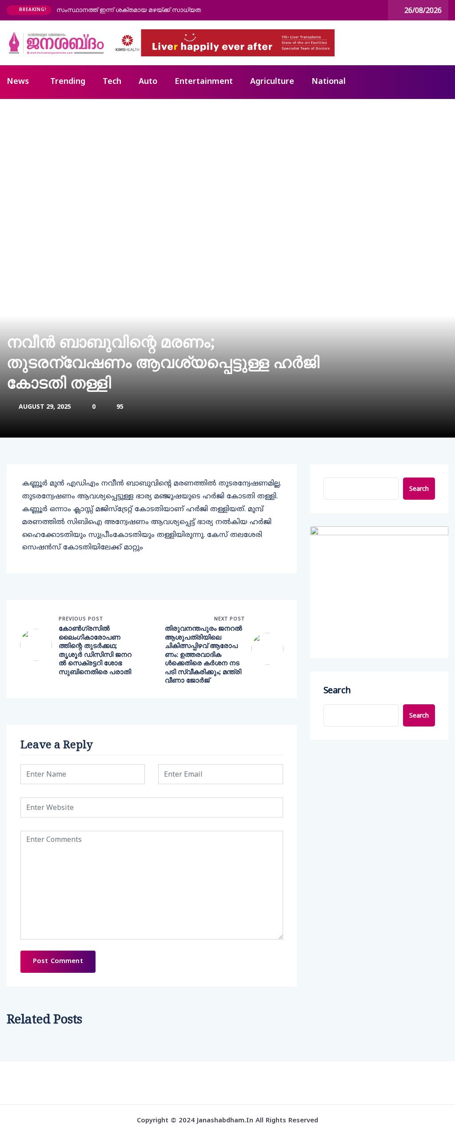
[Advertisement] (227, 165)
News (18, 82)
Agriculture (272, 82)
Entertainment (204, 82)
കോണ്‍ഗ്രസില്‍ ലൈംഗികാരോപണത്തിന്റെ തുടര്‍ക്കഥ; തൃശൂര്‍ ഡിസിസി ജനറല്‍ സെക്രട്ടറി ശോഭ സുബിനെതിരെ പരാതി (95, 650)
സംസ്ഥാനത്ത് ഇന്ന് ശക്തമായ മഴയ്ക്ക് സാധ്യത (128, 10)
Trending (67, 82)
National (328, 82)
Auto (148, 82)
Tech (112, 82)
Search (419, 488)
